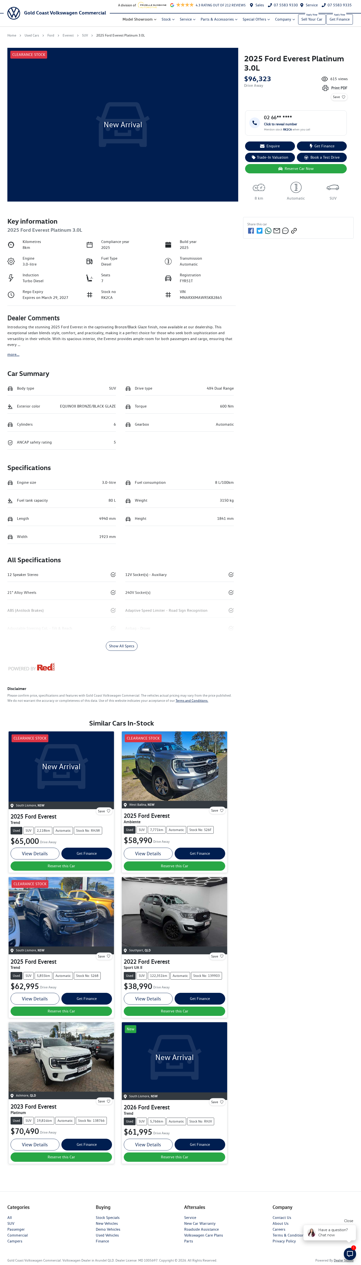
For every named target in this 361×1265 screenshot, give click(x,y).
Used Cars (32, 35)
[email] (276, 230)
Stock (166, 19)
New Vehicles (107, 1223)
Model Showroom (138, 19)
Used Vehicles (107, 1235)
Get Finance (340, 19)
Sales (259, 5)
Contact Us (282, 1217)
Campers (14, 1241)
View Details (35, 853)
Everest (68, 35)
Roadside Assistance (201, 1229)
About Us (281, 1223)
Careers (279, 1229)
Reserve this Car (61, 866)
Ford (50, 35)
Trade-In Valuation (272, 157)
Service (312, 5)
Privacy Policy (284, 1241)
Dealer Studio (344, 1260)
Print (339, 88)
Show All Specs (121, 646)
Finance (102, 1241)
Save (336, 97)
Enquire (273, 146)
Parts (188, 1241)
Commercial (17, 1235)
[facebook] (251, 230)
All (9, 1217)
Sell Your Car (311, 19)
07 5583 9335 (340, 5)
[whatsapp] (268, 230)
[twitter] (259, 230)
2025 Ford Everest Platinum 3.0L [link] (120, 35)
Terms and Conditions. (192, 701)
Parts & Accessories (217, 19)
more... (13, 354)
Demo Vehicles (108, 1229)
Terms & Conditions (289, 1235)
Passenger (16, 1229)
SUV (85, 35)
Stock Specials (108, 1217)
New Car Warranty (200, 1223)
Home (11, 35)
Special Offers (254, 19)
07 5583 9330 (286, 5)
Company (283, 19)
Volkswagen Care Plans (203, 1235)
